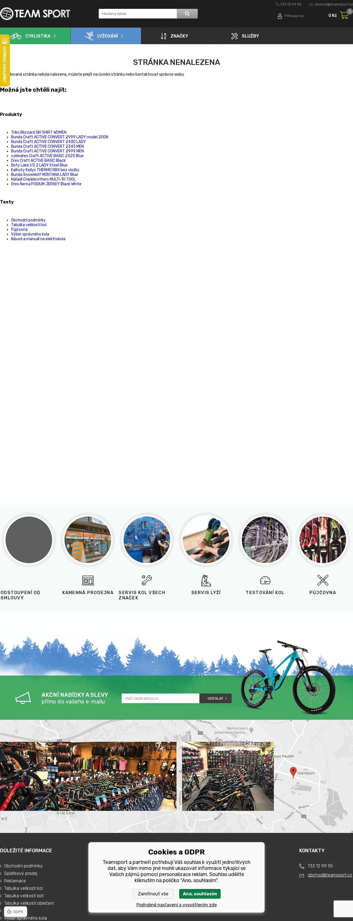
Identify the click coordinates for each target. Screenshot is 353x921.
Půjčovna (19, 229)
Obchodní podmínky (28, 220)
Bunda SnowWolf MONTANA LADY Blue (44, 174)
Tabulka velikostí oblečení (29, 903)
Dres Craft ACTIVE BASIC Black (38, 160)
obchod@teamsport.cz (333, 4)
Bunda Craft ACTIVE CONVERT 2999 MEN (47, 151)
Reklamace (15, 880)
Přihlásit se (294, 16)
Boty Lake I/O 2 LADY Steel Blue (39, 165)
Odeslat (215, 698)
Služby (250, 36)
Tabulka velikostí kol (28, 225)
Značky (179, 36)
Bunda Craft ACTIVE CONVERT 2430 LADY (48, 141)
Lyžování (107, 36)
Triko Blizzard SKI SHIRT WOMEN (38, 132)
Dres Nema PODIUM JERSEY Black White (46, 184)
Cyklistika (37, 36)
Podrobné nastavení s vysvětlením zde (177, 904)
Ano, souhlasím (200, 893)
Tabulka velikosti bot (24, 895)
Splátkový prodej (20, 873)
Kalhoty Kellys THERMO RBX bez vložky (45, 170)
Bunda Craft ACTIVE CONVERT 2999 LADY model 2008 (59, 137)
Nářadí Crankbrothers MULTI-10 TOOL (43, 179)
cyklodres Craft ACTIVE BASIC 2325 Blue (47, 156)
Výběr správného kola (30, 234)
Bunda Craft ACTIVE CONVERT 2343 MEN (47, 146)
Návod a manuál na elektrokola (38, 239)
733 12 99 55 (290, 4)
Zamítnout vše (153, 893)
